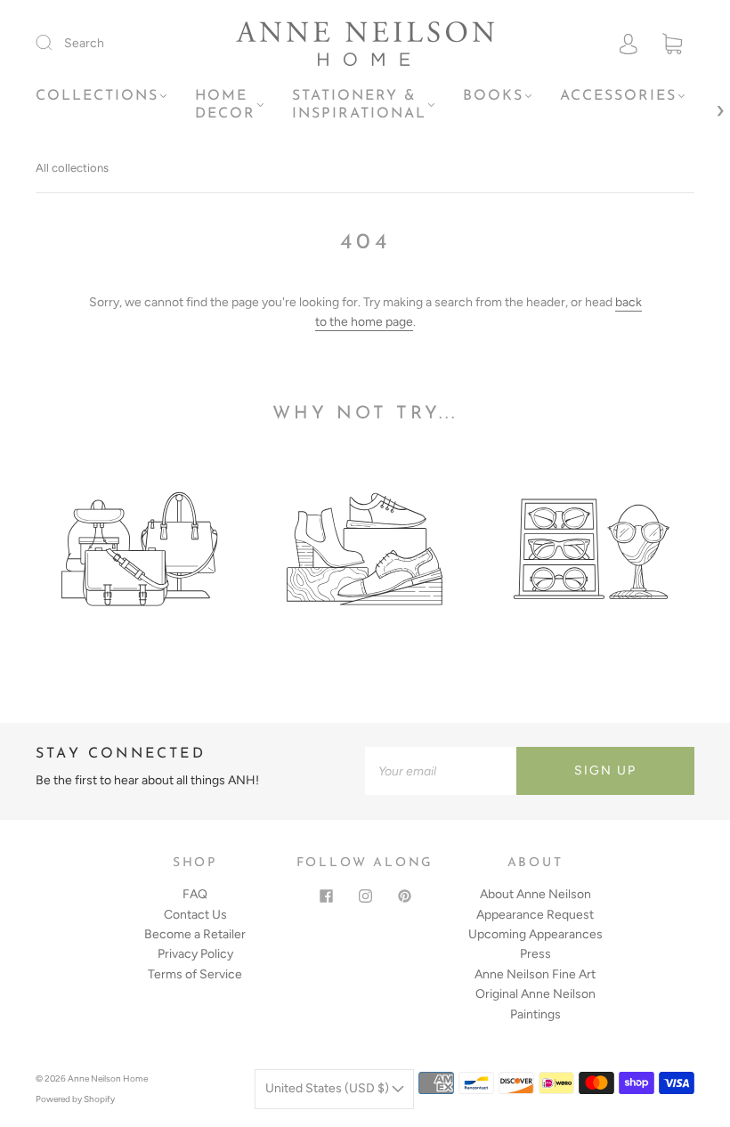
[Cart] (672, 44)
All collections (72, 167)
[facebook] (325, 895)
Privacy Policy (195, 953)
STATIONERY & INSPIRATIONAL (359, 105)
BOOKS (493, 96)
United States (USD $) (328, 1088)
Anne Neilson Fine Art (535, 974)
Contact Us (195, 914)
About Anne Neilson (535, 894)
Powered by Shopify (75, 1099)
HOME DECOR (225, 105)
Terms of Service (195, 974)
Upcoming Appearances (535, 934)
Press (535, 953)
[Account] (628, 43)
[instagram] (365, 895)
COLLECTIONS (97, 96)
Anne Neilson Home (108, 1078)
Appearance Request (535, 914)
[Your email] (440, 771)
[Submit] (55, 42)
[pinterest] (404, 895)
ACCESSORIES (618, 96)
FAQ (194, 894)
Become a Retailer (195, 934)
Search (84, 43)
